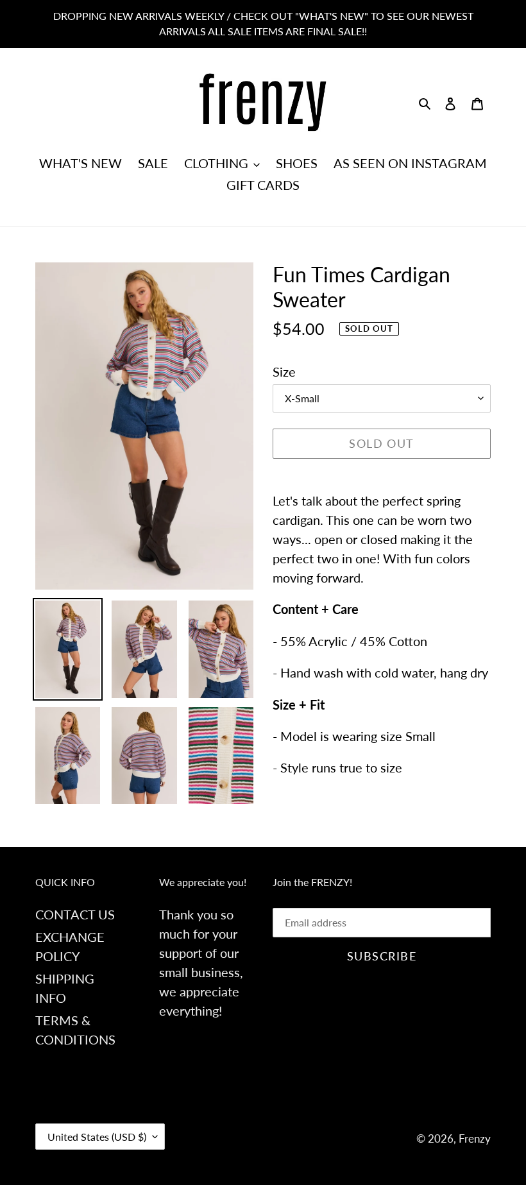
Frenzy (475, 1138)
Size (284, 371)
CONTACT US (75, 914)
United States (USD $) (96, 1136)
